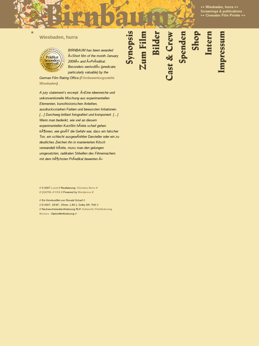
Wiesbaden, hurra (219, 7)
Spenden (183, 47)
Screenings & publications (221, 11)
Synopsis (131, 48)
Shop (197, 41)
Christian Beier (86, 187)
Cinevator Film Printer (223, 15)
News (33, 32)
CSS (57, 192)
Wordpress (84, 192)
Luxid (54, 187)
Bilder (157, 43)
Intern (209, 43)
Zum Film (144, 50)
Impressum (222, 52)
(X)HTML (47, 192)
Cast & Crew (171, 56)
